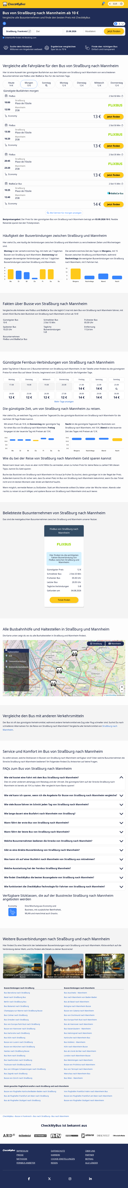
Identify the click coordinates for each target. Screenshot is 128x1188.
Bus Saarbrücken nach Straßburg (18, 1060)
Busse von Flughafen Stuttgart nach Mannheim (84, 1100)
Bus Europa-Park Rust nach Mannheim (80, 1019)
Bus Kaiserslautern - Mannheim (77, 1028)
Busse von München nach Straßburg (19, 1046)
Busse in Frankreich (23, 1116)
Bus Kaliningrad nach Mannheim (78, 1033)
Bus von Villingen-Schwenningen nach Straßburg (25, 1069)
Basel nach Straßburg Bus (15, 997)
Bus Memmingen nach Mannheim (78, 1060)
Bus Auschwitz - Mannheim (75, 993)
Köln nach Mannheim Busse (76, 1046)
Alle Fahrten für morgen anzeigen (65, 212)
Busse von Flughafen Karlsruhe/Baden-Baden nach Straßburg (30, 1091)
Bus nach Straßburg (41, 1116)
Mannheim (116, 643)
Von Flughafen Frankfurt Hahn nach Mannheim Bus (86, 1091)
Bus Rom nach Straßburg (14, 1055)
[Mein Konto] (102, 3)
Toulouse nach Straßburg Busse (17, 1064)
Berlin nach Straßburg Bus (15, 1001)
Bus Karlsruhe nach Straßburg (17, 1033)
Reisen (54, 1163)
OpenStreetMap (111, 695)
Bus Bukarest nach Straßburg (16, 1006)
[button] (53, 683)
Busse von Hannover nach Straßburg (19, 1028)
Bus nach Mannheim (60, 1116)
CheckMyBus (8, 1116)
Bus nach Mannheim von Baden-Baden (80, 997)
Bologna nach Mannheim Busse (77, 1006)
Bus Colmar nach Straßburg (16, 1015)
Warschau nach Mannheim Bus (77, 1073)
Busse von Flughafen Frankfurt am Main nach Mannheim (88, 1096)
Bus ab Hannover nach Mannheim (78, 1024)
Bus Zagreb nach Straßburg (15, 1073)
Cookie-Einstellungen (63, 1159)
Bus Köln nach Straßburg (14, 1037)
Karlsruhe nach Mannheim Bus (77, 1037)
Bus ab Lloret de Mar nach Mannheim (80, 1051)
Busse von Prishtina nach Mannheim (79, 1064)
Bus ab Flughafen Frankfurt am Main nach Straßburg (26, 1096)
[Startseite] (14, 4)
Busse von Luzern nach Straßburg (18, 1042)
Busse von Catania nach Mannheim (79, 1010)
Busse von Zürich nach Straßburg (18, 1078)
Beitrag (89, 1159)
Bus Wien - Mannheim (73, 1078)
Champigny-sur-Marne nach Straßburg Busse (23, 1010)
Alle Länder (91, 1163)
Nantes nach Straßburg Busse (16, 1051)
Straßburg (97, 643)
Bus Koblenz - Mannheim (74, 1042)
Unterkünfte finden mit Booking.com (20, 37)
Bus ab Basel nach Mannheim (76, 1001)
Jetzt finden (113, 116)
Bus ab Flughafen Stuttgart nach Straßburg (22, 1100)
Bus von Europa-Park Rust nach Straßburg (22, 1024)
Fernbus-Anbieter (25, 1163)
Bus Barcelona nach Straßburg (17, 993)
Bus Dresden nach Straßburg (16, 1019)
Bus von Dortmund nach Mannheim (79, 1015)
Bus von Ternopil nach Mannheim (78, 1069)
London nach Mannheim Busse (77, 1055)
